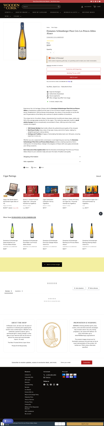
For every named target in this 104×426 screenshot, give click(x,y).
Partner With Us (29, 392)
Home (48, 27)
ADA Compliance (29, 411)
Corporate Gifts (29, 377)
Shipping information (31, 157)
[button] (101, 214)
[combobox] (41, 6)
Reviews (27, 387)
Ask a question (29, 161)
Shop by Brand (22, 12)
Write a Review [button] (94, 288)
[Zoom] (22, 41)
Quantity (49, 49)
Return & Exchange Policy (32, 394)
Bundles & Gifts (71, 12)
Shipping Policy (29, 397)
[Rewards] (7, 421)
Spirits (8, 12)
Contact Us (28, 374)
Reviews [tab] (7, 291)
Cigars (17, 16)
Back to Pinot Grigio (53, 264)
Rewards (27, 382)
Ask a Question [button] (80, 288)
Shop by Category (40, 12)
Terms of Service (29, 399)
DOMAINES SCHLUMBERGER (55, 37)
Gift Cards (27, 379)
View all (98, 176)
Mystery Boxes (88, 12)
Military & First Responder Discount (32, 407)
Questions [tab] (18, 291)
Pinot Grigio (54, 27)
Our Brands (28, 389)
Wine (7, 16)
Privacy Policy (28, 402)
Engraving (54, 12)
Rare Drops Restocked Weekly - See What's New (46, 1)
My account (28, 413)
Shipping (49, 65)
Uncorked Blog (29, 384)
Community (28, 404)
